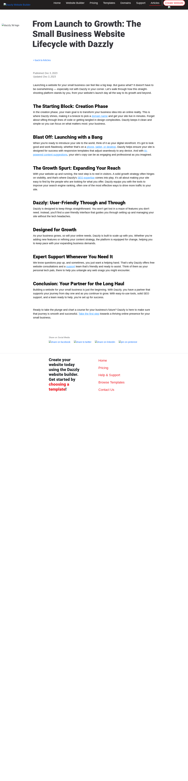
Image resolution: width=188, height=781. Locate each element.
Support (140, 2)
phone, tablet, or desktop (101, 146)
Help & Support (109, 375)
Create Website (174, 2)
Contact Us (106, 390)
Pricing (94, 2)
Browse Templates (111, 382)
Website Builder (75, 2)
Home (57, 2)
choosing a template (59, 387)
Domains (125, 2)
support (70, 266)
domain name (100, 116)
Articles (155, 2)
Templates (109, 2)
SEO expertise (86, 177)
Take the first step (89, 313)
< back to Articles (42, 60)
